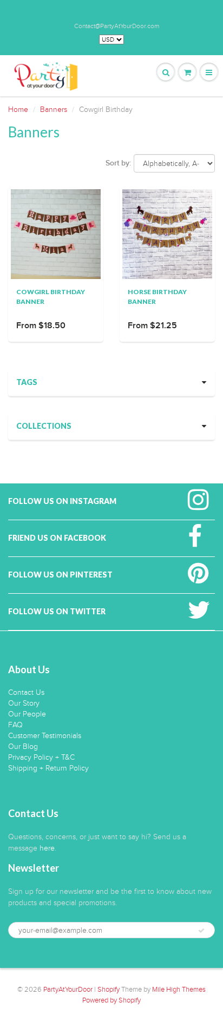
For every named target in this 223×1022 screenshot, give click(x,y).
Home (18, 109)
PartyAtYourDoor (68, 989)
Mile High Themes (179, 989)
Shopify (108, 989)
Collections (43, 425)
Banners (53, 109)
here (47, 848)
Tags (26, 382)
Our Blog (23, 746)
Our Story (24, 703)
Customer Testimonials (44, 735)
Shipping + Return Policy (48, 768)
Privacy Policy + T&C (41, 757)
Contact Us (26, 692)
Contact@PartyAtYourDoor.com (116, 26)
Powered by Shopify (111, 1000)
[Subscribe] (201, 930)
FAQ (15, 724)
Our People (27, 714)
